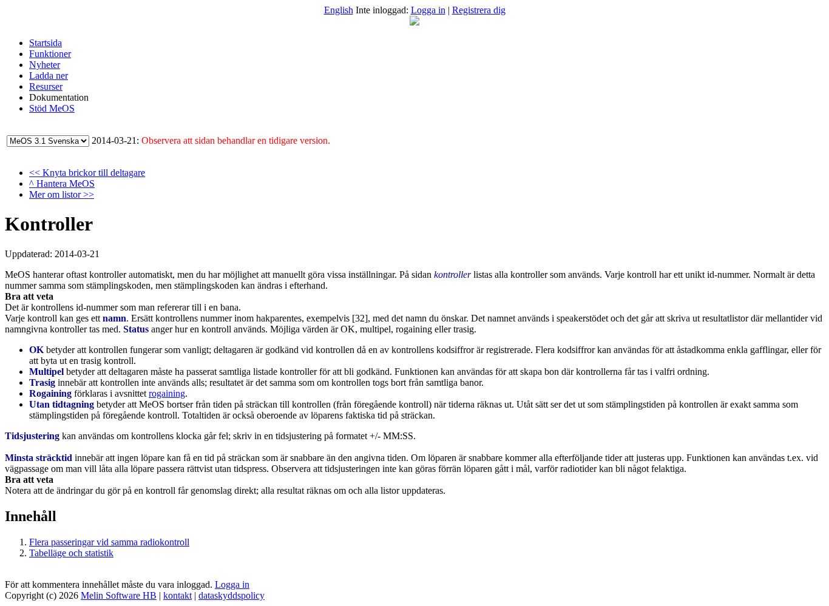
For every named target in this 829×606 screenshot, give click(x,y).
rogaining (167, 393)
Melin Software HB (119, 595)
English (338, 10)
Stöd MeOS (52, 108)
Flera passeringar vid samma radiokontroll (109, 542)
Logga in (428, 10)
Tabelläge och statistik (71, 553)
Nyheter (44, 64)
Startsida (45, 43)
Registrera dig (479, 10)
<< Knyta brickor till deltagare (87, 172)
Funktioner (50, 54)
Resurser (46, 86)
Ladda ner (48, 75)
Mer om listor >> (61, 194)
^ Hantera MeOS (62, 183)
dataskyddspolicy (231, 595)
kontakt (177, 595)
